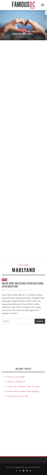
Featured (22, 30)
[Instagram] (23, 470)
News (4, 280)
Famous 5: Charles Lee (16, 381)
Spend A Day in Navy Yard (17, 396)
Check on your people (22, 33)
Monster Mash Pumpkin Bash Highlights (23, 391)
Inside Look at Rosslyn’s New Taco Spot (23, 386)
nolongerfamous (10, 290)
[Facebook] (16, 470)
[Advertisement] (23, 345)
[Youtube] (30, 470)
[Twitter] (27, 470)
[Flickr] (20, 470)
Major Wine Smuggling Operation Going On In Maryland (22, 284)
